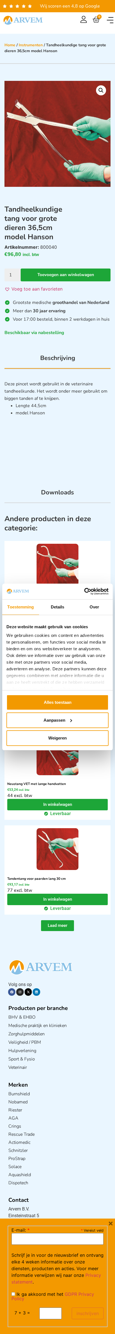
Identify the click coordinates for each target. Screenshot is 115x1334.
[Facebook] (11, 991)
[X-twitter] (28, 991)
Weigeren (57, 738)
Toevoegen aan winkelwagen (65, 274)
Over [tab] (94, 607)
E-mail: (20, 1230)
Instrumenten (31, 45)
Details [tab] (57, 607)
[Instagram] (19, 991)
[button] (110, 20)
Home (9, 45)
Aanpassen (54, 720)
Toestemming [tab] (20, 607)
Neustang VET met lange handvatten (36, 784)
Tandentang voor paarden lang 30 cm (36, 878)
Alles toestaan (57, 702)
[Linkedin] (36, 991)
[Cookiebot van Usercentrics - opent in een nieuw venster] (84, 591)
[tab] (57, 361)
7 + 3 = (22, 1313)
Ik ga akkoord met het (52, 1296)
